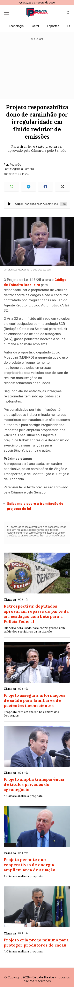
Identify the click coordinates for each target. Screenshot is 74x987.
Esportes (53, 26)
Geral (35, 26)
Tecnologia (16, 26)
